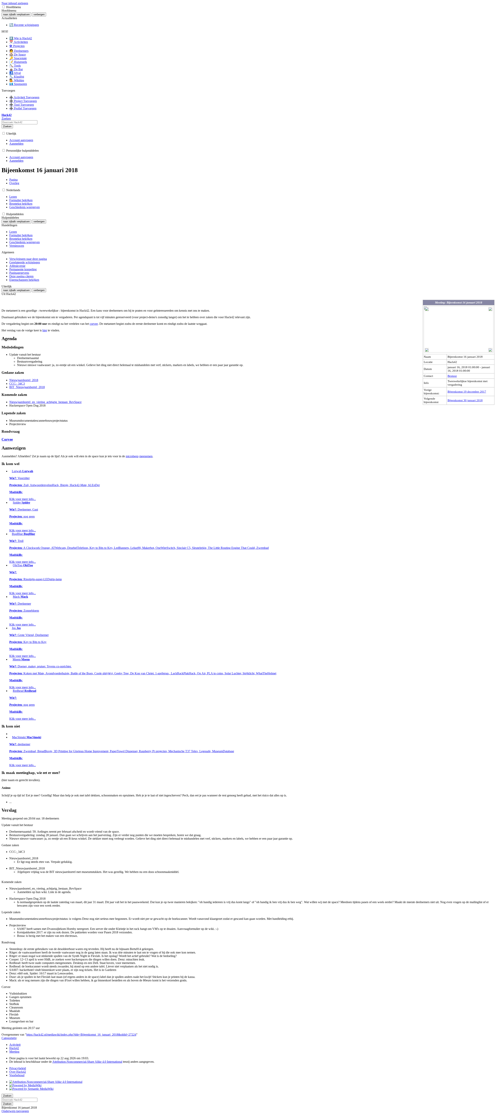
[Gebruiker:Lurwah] (10, 471)
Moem (142, 673)
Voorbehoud (16, 1075)
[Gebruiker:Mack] (10, 596)
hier (44, 330)
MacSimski (121, 751)
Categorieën (9, 1038)
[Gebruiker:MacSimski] (10, 737)
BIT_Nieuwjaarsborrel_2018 (27, 387)
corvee (94, 323)
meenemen (145, 456)
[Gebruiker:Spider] (10, 502)
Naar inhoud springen (15, 3)
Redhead (22, 704)
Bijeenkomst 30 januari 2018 (465, 400)
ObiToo (35, 579)
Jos (29, 642)
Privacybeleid (17, 1068)
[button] (3, 7)
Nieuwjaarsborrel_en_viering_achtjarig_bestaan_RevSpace (45, 402)
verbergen (39, 14)
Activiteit (15, 1044)
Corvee (7, 439)
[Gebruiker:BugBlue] (10, 534)
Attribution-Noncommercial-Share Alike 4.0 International (87, 1061)
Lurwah (54, 485)
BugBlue (139, 547)
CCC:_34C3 (17, 383)
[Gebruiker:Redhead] (10, 690)
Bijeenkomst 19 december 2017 (467, 391)
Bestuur (452, 375)
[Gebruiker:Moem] (10, 659)
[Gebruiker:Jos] (10, 628)
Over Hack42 (17, 1071)
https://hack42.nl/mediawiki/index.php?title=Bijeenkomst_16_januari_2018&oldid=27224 (81, 1034)
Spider (23, 516)
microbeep (132, 456)
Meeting (14, 1051)
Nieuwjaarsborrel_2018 (23, 380)
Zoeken (7, 126)
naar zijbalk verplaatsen (16, 14)
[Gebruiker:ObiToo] (10, 565)
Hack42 (14, 1048)
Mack (24, 610)
